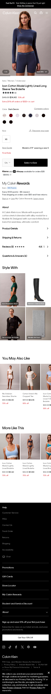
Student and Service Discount (17, 603)
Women (11, 81)
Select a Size (30, 162)
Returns (5, 537)
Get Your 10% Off (25, 637)
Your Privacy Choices (11, 687)
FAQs (4, 519)
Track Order (7, 531)
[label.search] (35, 12)
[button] (10, 174)
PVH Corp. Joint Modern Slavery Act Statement (21, 662)
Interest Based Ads (27, 664)
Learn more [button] (38, 198)
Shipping (6, 543)
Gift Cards (7, 576)
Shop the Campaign (25, 5)
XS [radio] (6, 139)
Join (13, 198)
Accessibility (7, 549)
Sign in (5, 198)
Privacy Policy (9, 664)
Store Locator (9, 585)
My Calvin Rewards (12, 594)
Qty (6, 162)
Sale (4, 81)
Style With (40, 72)
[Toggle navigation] (46, 13)
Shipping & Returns (11, 237)
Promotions (8, 567)
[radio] (4, 115)
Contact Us (7, 525)
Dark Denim (13, 109)
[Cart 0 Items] (41, 12)
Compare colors (41, 108)
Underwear (21, 81)
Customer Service (10, 512)
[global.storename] (11, 13)
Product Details (10, 228)
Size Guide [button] (7, 148)
